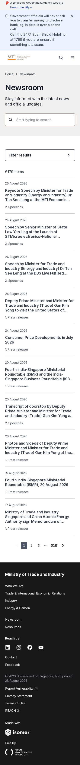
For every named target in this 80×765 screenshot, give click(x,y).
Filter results (20, 155)
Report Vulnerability (19, 688)
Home (9, 74)
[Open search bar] (61, 58)
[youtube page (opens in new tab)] (41, 647)
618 (54, 545)
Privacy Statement (18, 696)
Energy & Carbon (17, 608)
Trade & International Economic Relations (35, 593)
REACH (12, 711)
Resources (13, 627)
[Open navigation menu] (72, 58)
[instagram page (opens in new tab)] (18, 647)
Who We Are (14, 586)
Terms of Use (15, 703)
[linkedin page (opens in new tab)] (7, 647)
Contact (11, 657)
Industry (11, 601)
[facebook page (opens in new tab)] (29, 647)
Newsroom (13, 619)
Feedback (12, 665)
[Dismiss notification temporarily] (72, 16)
